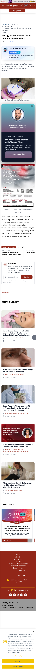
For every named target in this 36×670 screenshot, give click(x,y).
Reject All (18, 661)
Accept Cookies (18, 666)
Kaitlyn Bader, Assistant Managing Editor (16, 451)
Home (5, 607)
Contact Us (18, 559)
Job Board (18, 561)
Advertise (18, 557)
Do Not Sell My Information (18, 564)
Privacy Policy (18, 568)
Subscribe (26, 277)
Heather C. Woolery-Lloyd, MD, (14, 450)
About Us (13, 607)
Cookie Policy (16, 652)
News (21, 607)
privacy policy (8, 282)
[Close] (34, 632)
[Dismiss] (32, 106)
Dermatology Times (7, 26)
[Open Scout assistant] (26, 5)
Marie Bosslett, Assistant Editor (14, 338)
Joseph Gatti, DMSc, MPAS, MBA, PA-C (16, 413)
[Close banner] (33, 2)
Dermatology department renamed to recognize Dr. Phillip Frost (11, 253)
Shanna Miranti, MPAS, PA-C (13, 490)
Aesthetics (5, 292)
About (18, 555)
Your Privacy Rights (18, 570)
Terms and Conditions (18, 566)
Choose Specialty (16, 11)
